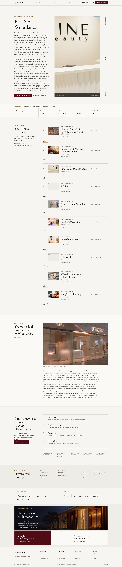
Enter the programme (101, 2)
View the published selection (23, 95)
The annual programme (63, 553)
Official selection (27, 106)
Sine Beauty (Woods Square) (75, 168)
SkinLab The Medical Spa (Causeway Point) (72, 131)
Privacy (94, 558)
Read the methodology (38, 95)
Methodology (45, 106)
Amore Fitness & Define (73, 204)
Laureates (38, 2)
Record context (36, 106)
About (70, 2)
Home (15, 7)
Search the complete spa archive (22, 145)
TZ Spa (64, 186)
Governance (77, 556)
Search (83, 2)
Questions (77, 558)
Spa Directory (50, 2)
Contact (94, 553)
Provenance (52, 106)
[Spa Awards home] (19, 2)
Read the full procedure (21, 442)
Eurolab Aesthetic (70, 239)
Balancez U (66, 257)
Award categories (44, 558)
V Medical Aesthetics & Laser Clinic (71, 276)
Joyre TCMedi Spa (70, 221)
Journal (64, 2)
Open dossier (44, 140)
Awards (21, 7)
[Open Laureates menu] (42, 2)
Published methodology (63, 556)
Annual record (43, 553)
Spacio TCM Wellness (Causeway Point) (72, 150)
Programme (58, 2)
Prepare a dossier (61, 558)
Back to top (105, 564)
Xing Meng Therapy (71, 294)
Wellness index (43, 556)
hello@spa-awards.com (98, 556)
